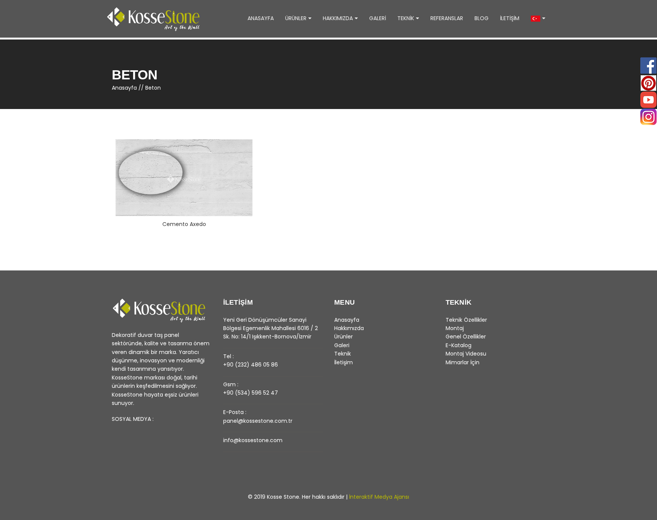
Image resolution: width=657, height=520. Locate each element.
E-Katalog (458, 345)
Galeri (341, 345)
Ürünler (343, 336)
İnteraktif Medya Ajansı (379, 497)
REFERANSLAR (446, 18)
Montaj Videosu (466, 353)
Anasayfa (124, 88)
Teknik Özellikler (466, 320)
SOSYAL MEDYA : (133, 419)
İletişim (343, 362)
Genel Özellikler (466, 336)
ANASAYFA (261, 18)
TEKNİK (405, 18)
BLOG (481, 18)
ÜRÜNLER (295, 18)
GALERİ (377, 18)
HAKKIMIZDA (338, 18)
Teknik (342, 353)
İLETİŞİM (509, 18)
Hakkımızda (349, 328)
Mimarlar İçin (462, 362)
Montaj (455, 328)
